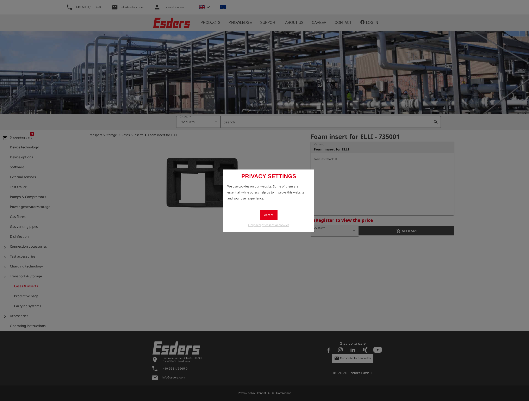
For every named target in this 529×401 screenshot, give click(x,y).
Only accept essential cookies (268, 225)
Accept (268, 215)
